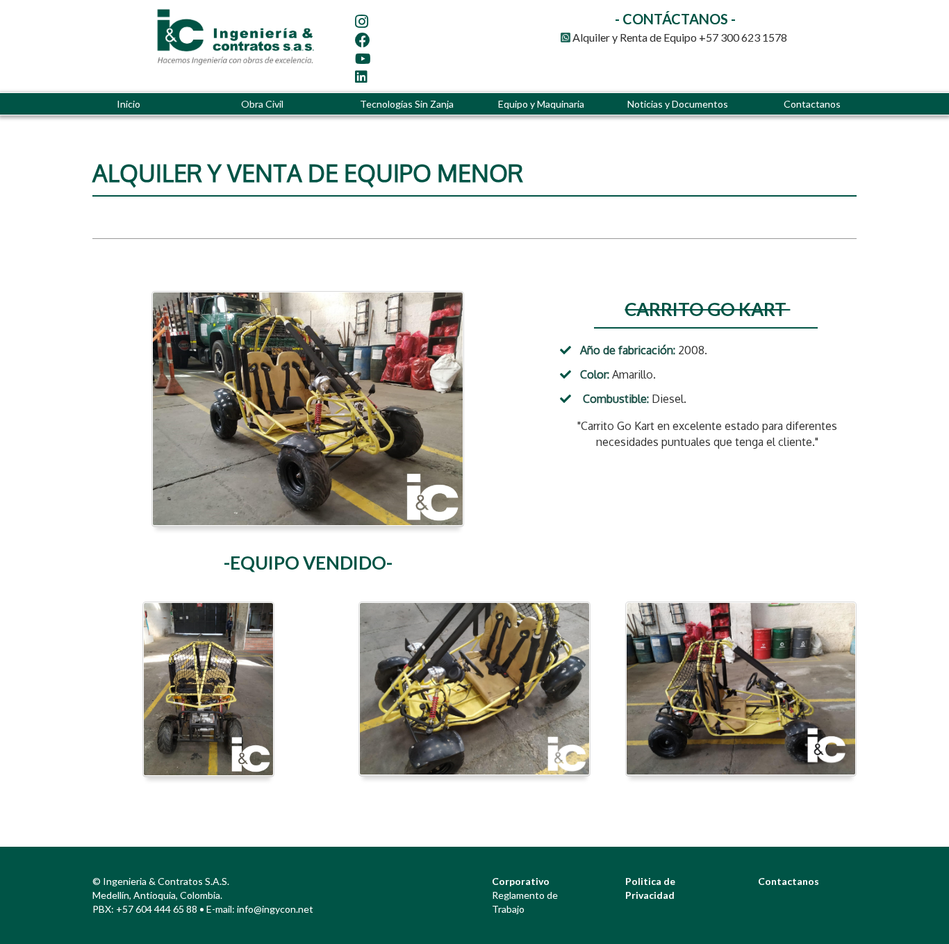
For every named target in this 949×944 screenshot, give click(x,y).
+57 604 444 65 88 (156, 909)
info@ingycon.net (275, 909)
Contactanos (812, 104)
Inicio (128, 104)
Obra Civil (262, 104)
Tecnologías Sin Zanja (407, 104)
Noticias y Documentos (677, 104)
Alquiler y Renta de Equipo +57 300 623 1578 (678, 37)
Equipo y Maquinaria (541, 104)
